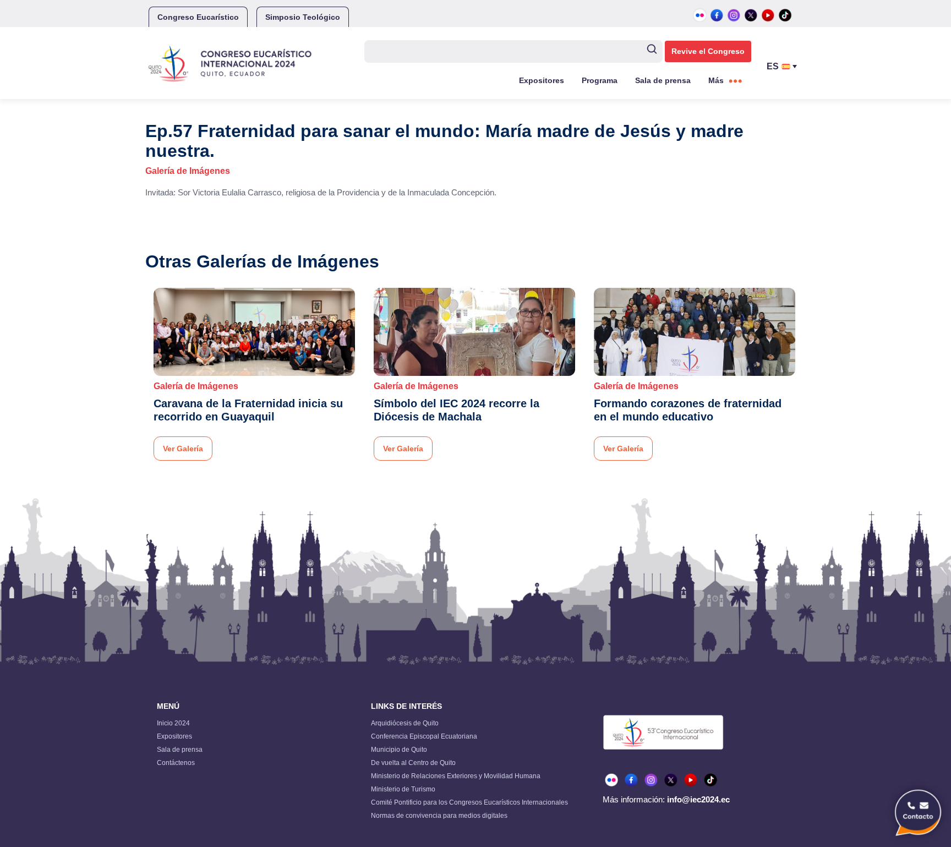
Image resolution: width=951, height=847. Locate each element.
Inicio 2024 (173, 723)
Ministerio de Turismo (403, 789)
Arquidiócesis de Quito (405, 723)
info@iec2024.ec (698, 799)
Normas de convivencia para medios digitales (439, 815)
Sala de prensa (663, 80)
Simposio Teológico (302, 17)
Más (716, 80)
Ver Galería (183, 448)
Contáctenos (176, 763)
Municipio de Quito (399, 749)
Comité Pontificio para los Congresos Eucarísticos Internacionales (469, 802)
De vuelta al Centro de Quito (413, 763)
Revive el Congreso (708, 51)
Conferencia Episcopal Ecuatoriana (424, 736)
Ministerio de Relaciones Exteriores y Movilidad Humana (455, 776)
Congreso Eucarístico (198, 17)
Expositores (541, 80)
